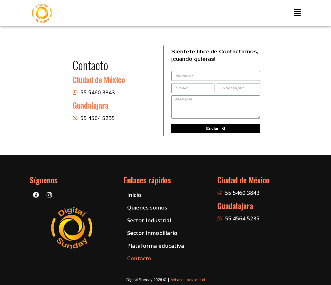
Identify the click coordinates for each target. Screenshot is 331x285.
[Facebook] (36, 195)
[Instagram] (49, 195)
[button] (297, 13)
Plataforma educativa (155, 245)
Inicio (134, 195)
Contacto (139, 258)
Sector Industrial (149, 220)
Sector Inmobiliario (152, 233)
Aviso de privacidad (188, 279)
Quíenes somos (147, 207)
